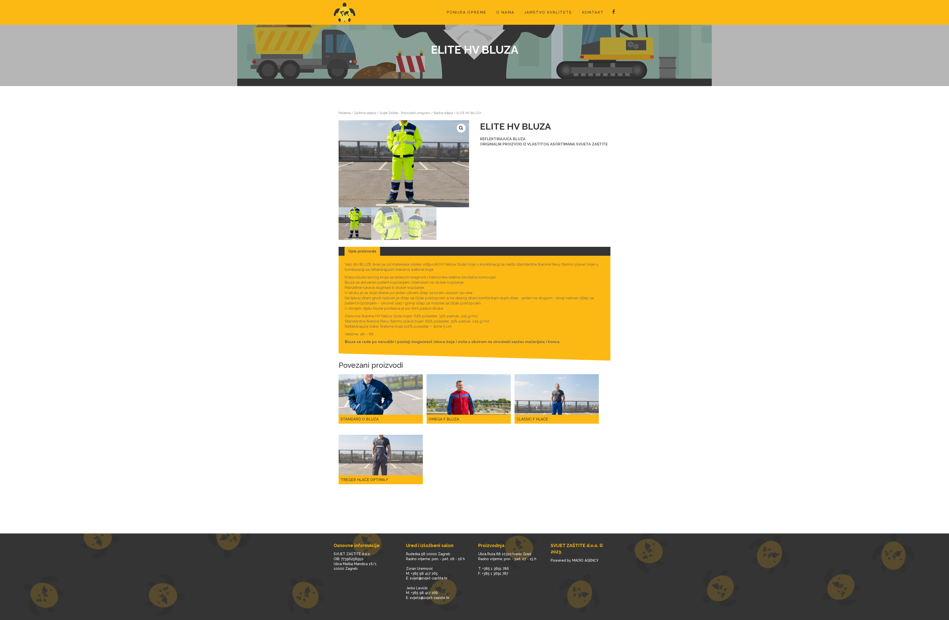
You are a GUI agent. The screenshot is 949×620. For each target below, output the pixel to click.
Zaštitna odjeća (365, 113)
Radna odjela (443, 113)
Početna (344, 113)
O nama (505, 12)
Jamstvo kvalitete (548, 12)
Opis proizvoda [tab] (362, 251)
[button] (461, 128)
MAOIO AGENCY (585, 560)
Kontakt (593, 12)
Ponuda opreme (466, 12)
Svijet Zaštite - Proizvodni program (405, 113)
